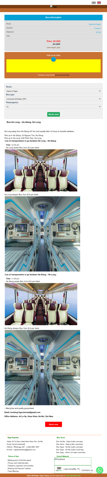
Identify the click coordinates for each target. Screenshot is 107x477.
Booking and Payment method (19, 468)
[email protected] (62, 75)
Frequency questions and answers (20, 465)
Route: (9, 86)
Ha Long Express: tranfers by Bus (54, 10)
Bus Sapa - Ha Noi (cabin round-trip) (70, 449)
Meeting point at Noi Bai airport (19, 460)
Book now (53, 424)
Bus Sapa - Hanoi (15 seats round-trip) (70, 452)
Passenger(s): (12, 102)
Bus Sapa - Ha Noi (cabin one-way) (69, 447)
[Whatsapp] (99, 470)
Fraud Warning (13, 471)
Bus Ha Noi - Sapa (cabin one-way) (69, 441)
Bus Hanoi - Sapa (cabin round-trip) (69, 444)
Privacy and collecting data (17, 463)
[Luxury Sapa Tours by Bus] (53, 6)
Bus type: (10, 94)
